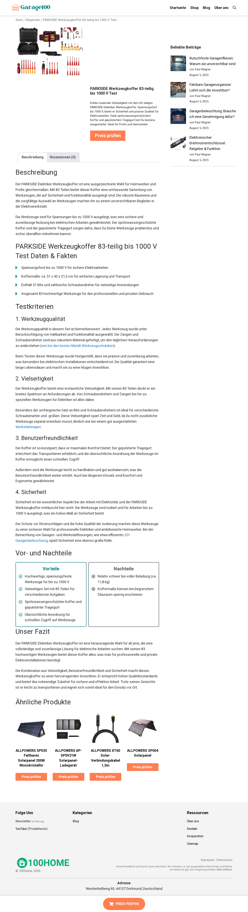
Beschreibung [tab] (33, 157)
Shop (194, 8)
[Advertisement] (124, 57)
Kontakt (192, 829)
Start (19, 20)
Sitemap (192, 844)
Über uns (221, 8)
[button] (77, 33)
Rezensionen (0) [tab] (63, 157)
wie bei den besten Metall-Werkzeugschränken (77, 346)
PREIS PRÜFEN (127, 904)
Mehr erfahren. (224, 869)
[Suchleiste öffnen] (234, 7)
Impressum (208, 860)
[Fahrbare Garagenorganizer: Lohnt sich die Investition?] (178, 90)
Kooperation (195, 836)
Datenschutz (224, 860)
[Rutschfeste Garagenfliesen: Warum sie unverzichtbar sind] (178, 64)
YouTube (21, 829)
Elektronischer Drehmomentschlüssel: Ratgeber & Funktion (207, 143)
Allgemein (33, 20)
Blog (206, 8)
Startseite (178, 8)
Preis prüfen (108, 135)
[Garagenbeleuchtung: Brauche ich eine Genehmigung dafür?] (178, 117)
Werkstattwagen (28, 427)
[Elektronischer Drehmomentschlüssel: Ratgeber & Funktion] (178, 143)
